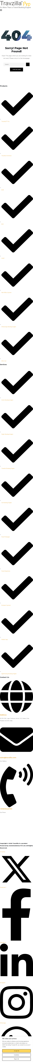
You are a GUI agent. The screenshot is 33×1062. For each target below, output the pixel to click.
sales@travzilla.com (8, 757)
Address (3, 715)
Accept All (16, 1051)
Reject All (16, 1059)
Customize (16, 1055)
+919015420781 (6, 809)
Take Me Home (16, 69)
